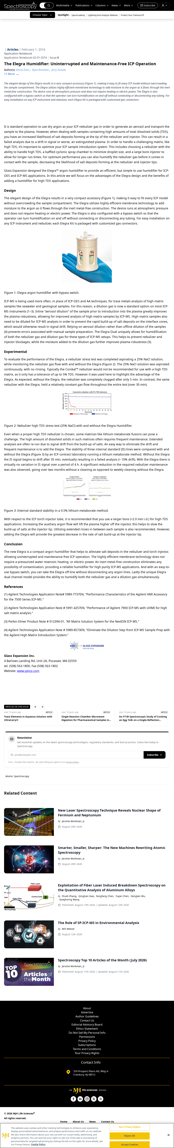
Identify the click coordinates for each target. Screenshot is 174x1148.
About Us (78, 1121)
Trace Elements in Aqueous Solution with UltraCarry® (28, 718)
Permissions (87, 1037)
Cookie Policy (38, 1144)
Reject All (129, 1135)
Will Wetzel (68, 928)
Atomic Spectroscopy (17, 776)
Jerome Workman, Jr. (73, 821)
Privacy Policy (87, 1041)
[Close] (168, 1135)
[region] (87, 1135)
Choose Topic (40, 14)
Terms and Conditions (87, 1049)
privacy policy (72, 762)
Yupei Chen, (122, 896)
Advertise (87, 1012)
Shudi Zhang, (69, 896)
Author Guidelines (87, 1016)
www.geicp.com (28, 671)
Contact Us (87, 1020)
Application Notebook (18, 53)
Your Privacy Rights (87, 1053)
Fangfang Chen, (105, 896)
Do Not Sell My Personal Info (87, 1033)
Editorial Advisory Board (87, 1024)
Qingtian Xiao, (87, 896)
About (87, 1008)
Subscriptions (87, 1045)
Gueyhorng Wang (69, 899)
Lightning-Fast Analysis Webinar (103, 15)
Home (63, 1121)
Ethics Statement (87, 1028)
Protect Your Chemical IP (132, 15)
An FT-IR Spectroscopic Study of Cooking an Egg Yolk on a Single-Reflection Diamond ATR (143, 718)
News (92, 1121)
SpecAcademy (78, 15)
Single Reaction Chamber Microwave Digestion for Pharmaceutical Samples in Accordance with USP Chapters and (85, 718)
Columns (100, 5)
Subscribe (152, 754)
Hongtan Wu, (138, 896)
